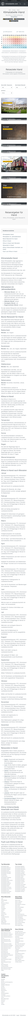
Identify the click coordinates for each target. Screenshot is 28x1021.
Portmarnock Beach (10, 798)
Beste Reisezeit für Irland (10, 239)
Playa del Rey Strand (19, 960)
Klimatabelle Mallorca (6, 867)
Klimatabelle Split (5, 866)
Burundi (3, 987)
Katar (2, 1003)
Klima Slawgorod (18, 917)
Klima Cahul (17, 900)
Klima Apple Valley (19, 925)
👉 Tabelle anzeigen (7, 19)
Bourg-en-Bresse (5, 903)
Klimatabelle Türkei (19, 876)
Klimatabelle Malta (5, 885)
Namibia (3, 979)
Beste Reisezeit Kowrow (6, 946)
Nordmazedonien (5, 993)
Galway (6, 770)
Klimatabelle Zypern (19, 870)
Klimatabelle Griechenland (21, 887)
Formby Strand (18, 961)
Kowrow (3, 907)
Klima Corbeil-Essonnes (20, 919)
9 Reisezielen (16, 15)
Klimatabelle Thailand (20, 872)
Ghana (2, 980)
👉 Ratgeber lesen (14, 21)
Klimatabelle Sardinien (6, 883)
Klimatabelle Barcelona (6, 891)
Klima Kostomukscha (19, 914)
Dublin (6, 759)
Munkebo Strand (18, 946)
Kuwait (2, 986)
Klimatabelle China (19, 883)
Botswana (3, 989)
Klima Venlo (17, 912)
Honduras (3, 994)
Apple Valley (4, 921)
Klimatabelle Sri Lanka (20, 888)
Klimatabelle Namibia (19, 873)
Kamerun (3, 1000)
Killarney (6, 787)
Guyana (3, 1001)
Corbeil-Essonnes (5, 916)
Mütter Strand (18, 959)
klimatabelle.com (11, 4)
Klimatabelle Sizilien (5, 892)
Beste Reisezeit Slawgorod (7, 955)
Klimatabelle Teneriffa (6, 873)
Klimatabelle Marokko (20, 878)
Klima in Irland (7, 241)
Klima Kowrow (18, 911)
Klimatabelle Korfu (5, 890)
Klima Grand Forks (19, 921)
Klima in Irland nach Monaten (11, 243)
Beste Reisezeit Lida (5, 939)
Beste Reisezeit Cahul (6, 932)
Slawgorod (3, 922)
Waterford (7, 776)
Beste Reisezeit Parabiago (7, 945)
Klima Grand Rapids (19, 907)
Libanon (3, 991)
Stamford (3, 912)
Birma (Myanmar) (5, 998)
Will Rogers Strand (19, 957)
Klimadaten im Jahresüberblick (12, 236)
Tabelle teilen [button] (21, 31)
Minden (2, 915)
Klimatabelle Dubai (5, 881)
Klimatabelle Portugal (19, 885)
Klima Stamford (18, 923)
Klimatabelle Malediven (20, 869)
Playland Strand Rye (19, 945)
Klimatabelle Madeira (5, 869)
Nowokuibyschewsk (5, 923)
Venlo (2, 911)
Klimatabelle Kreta (5, 870)
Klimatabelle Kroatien (19, 880)
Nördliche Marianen (5, 984)
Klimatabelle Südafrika (20, 890)
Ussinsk (3, 905)
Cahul (2, 901)
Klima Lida (17, 905)
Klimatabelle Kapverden (20, 874)
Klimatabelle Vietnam (19, 891)
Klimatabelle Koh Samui (6, 888)
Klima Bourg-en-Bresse (20, 904)
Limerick (6, 793)
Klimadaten (23, 1015)
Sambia (2, 1004)
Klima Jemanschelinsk (20, 922)
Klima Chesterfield (19, 918)
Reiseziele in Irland (8, 245)
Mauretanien (4, 990)
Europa (13, 10)
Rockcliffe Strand (19, 931)
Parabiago (3, 908)
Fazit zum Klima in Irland (10, 251)
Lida (2, 898)
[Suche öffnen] (20, 3)
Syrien (2, 997)
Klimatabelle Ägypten (19, 866)
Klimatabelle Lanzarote (6, 887)
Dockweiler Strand (19, 956)
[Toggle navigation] (24, 3)
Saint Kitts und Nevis (5, 996)
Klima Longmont (18, 901)
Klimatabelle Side (5, 878)
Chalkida (3, 918)
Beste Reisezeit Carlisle (6, 943)
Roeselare (3, 919)
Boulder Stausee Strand (20, 932)
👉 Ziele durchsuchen (19, 19)
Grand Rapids (4, 900)
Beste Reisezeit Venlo (6, 948)
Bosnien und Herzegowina (7, 982)
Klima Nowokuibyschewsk (21, 915)
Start (10, 10)
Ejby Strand (17, 948)
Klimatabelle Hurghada (6, 877)
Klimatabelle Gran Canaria (7, 880)
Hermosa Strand (18, 954)
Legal (17, 1015)
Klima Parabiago (18, 910)
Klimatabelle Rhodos (5, 884)
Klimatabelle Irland (8, 234)
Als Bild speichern (8, 31)
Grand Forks (3, 914)
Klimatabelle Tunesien (20, 881)
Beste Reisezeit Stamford (6, 967)
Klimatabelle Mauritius (6, 872)
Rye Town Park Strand (20, 943)
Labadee (17, 949)
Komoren (3, 983)
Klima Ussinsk (18, 903)
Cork (5, 765)
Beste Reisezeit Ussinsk (6, 935)
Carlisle (2, 909)
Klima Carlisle (18, 908)
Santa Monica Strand (19, 953)
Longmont (3, 904)
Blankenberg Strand (19, 934)
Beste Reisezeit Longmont (7, 934)
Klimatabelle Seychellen (20, 884)
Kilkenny (6, 781)
